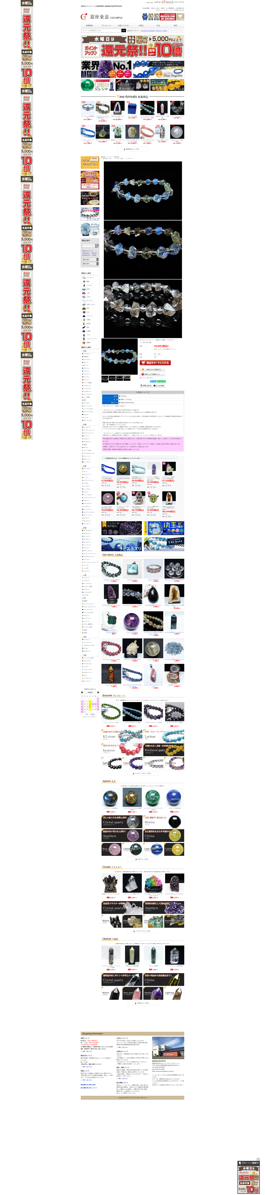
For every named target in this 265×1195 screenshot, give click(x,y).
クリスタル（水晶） (119, 158)
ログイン (160, 10)
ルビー (85, 675)
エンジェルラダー (88, 409)
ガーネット (86, 436)
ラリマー (159, 30)
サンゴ (85, 471)
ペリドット (86, 621)
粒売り (88, 289)
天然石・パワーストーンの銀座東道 (110, 156)
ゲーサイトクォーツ (89, 430)
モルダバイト (87, 651)
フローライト (87, 618)
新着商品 (89, 25)
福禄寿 (85, 601)
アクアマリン (87, 359)
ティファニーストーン (89, 553)
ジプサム (85, 483)
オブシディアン (87, 420)
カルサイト (86, 439)
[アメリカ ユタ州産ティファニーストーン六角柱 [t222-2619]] (154, 468)
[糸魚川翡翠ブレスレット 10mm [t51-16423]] (138, 468)
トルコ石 (85, 568)
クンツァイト (87, 456)
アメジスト (86, 377)
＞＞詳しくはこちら (86, 1051)
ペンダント (90, 285)
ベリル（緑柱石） (88, 624)
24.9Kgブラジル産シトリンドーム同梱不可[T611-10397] (168, 508)
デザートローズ (87, 551)
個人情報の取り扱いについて (89, 1088)
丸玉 (158, 25)
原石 (175, 25)
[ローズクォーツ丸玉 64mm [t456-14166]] (108, 498)
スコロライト (87, 506)
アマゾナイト (87, 374)
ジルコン (85, 492)
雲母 (84, 400)
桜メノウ (85, 365)
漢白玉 (85, 444)
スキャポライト (87, 503)
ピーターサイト (87, 592)
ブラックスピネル (88, 612)
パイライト (86, 578)
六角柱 (141, 25)
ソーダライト (87, 524)
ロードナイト (87, 681)
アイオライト (87, 353)
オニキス (85, 414)
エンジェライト (87, 406)
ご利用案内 (170, 8)
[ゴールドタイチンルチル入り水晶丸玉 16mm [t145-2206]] (123, 468)
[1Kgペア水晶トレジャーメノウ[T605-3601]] (138, 498)
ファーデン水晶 (87, 627)
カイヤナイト (87, 427)
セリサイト (86, 518)
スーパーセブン (87, 495)
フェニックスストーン (89, 606)
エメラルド (86, 403)
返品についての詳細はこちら (152, 374)
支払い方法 (155, 8)
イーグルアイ (87, 388)
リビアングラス (87, 669)
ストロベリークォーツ (89, 497)
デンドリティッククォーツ (90, 562)
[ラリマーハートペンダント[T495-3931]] (123, 498)
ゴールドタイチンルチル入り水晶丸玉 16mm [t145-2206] (123, 478)
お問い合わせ (179, 10)
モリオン (85, 648)
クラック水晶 (87, 450)
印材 (88, 327)
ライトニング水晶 (88, 658)
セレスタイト (87, 521)
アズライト (86, 368)
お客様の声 (180, 8)
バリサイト (86, 589)
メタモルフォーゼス (89, 645)
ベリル (165, 30)
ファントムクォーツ (89, 604)
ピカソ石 (85, 595)
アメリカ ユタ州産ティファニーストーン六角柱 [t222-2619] (153, 478)
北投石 (85, 630)
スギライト (86, 500)
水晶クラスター (124, 25)
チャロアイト (87, 542)
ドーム (88, 335)
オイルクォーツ (129, 158)
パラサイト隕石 (87, 586)
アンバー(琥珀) (87, 382)
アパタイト (86, 371)
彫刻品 (88, 323)
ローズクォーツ (87, 678)
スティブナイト (87, 509)
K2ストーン (86, 459)
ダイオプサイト (87, 530)
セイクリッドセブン (89, 512)
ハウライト (86, 580)
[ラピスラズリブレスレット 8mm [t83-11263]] (108, 468)
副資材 (88, 342)
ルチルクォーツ (87, 672)
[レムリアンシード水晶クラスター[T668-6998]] (169, 468)
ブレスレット (107, 25)
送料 (163, 8)
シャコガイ (86, 486)
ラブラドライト (87, 663)
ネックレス (90, 300)
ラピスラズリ (87, 661)
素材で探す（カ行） (107, 158)
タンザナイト (87, 539)
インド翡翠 (86, 397)
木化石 (85, 633)
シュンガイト (87, 489)
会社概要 (147, 8)
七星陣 (88, 331)
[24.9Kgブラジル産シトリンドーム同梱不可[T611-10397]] (169, 498)
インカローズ (87, 391)
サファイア (86, 468)
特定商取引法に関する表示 (88, 1084)
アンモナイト (87, 385)
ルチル (94, 255)
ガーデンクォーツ (88, 433)
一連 (88, 293)
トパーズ (85, 565)
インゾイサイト (87, 394)
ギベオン (85, 447)
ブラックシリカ (87, 609)
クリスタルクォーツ (89, 453)
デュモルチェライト (89, 556)
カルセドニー (87, 441)
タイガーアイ (87, 533)
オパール (85, 417)
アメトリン (86, 380)
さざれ (88, 296)
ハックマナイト (87, 583)
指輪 (88, 281)
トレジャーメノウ (92, 338)
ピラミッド (90, 316)
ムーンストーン (87, 642)
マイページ (169, 10)
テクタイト (86, 548)
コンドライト (87, 462)
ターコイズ (86, 536)
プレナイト (86, 615)
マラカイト (86, 639)
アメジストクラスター (148, 30)
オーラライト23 (87, 411)
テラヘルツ (86, 253)
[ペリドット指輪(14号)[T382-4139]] (154, 498)
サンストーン (87, 474)
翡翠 (84, 598)
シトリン (85, 477)
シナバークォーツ (88, 480)
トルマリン (86, 571)
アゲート (85, 362)
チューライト (87, 545)
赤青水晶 (85, 356)
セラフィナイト (87, 515)
